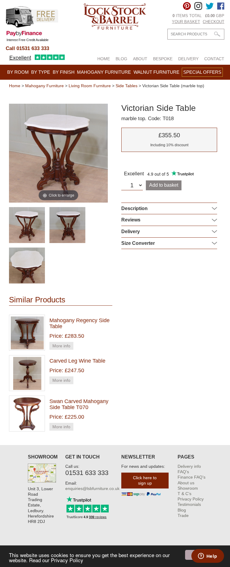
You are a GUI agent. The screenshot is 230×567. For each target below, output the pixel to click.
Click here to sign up (145, 480)
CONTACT (214, 58)
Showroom (188, 488)
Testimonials (189, 504)
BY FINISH (64, 72)
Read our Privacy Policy (56, 560)
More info (61, 345)
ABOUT (140, 58)
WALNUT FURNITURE (156, 72)
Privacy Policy (191, 499)
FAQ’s (183, 471)
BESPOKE (162, 58)
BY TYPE (40, 72)
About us (186, 482)
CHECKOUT (213, 21)
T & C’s (184, 493)
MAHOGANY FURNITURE (104, 72)
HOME (103, 58)
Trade (183, 515)
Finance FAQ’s (191, 477)
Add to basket (163, 185)
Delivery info (189, 466)
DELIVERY (188, 58)
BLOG (121, 58)
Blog (182, 510)
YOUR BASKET (186, 21)
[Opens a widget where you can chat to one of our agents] (207, 556)
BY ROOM (18, 72)
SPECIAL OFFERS (202, 72)
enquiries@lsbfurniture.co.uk (92, 488)
